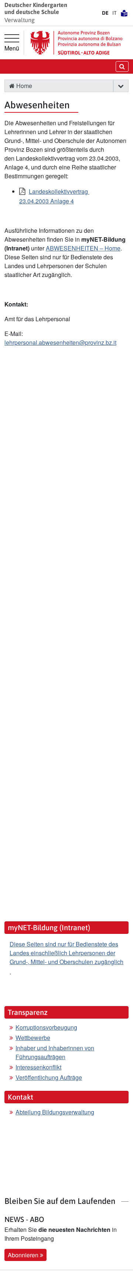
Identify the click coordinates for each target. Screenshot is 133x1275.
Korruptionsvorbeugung (46, 1027)
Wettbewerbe (33, 1037)
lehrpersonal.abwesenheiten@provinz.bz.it (60, 342)
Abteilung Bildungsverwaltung (55, 1112)
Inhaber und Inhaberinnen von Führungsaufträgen (55, 1052)
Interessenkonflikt (38, 1067)
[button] (120, 86)
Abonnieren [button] (24, 1255)
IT (114, 13)
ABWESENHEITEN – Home (83, 248)
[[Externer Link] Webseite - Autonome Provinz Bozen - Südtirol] (76, 43)
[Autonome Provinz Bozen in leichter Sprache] (124, 13)
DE (105, 13)
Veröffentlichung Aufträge (49, 1077)
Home (23, 85)
